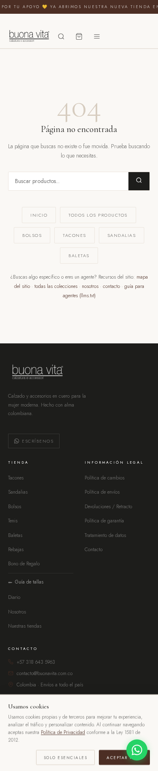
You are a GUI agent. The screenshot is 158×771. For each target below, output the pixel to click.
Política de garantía (104, 520)
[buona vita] (28, 36)
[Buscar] (61, 36)
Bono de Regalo (24, 563)
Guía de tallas (29, 582)
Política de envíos (102, 492)
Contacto (93, 549)
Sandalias (121, 235)
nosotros (90, 286)
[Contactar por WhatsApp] (136, 749)
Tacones (74, 235)
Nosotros (17, 612)
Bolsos (32, 235)
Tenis (12, 520)
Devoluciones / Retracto (108, 506)
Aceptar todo (124, 757)
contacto (111, 286)
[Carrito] (79, 36)
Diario (14, 597)
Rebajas (15, 549)
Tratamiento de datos (105, 535)
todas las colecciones (55, 286)
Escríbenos (37, 441)
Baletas (79, 255)
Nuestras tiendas (24, 626)
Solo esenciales (66, 757)
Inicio (38, 215)
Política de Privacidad (63, 732)
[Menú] (97, 36)
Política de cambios (104, 477)
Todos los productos (98, 215)
